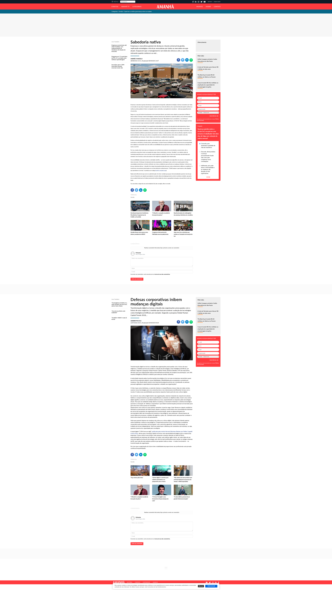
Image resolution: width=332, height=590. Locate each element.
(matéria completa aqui (160, 170)
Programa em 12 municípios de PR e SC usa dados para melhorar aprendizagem (119, 58)
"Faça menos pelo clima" (137, 477)
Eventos (115, 6)
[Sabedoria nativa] (162, 81)
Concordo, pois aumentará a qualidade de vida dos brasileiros (208, 145)
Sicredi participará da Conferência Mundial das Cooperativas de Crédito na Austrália (139, 215)
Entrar (210, 1)
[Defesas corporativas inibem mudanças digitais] (162, 343)
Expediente (146, 582)
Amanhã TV (125, 6)
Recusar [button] (201, 586)
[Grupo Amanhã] (165, 6)
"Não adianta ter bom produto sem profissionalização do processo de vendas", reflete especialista (183, 479)
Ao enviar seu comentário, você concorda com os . (150, 274)
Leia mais (166, 568)
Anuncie (199, 6)
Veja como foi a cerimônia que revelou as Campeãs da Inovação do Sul (183, 234)
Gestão (132, 197)
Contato (217, 6)
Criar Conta (217, 1)
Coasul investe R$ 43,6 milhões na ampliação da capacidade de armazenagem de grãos (208, 85)
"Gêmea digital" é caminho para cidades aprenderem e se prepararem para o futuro (160, 479)
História (129, 582)
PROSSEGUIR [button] (211, 586)
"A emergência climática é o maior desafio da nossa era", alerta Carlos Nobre (119, 304)
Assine (208, 6)
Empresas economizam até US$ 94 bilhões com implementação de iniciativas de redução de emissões (119, 48)
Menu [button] (116, 2)
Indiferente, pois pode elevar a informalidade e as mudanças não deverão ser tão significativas (208, 169)
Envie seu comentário (137, 279)
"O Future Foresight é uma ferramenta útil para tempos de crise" (160, 498)
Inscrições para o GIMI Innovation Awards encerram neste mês (118, 66)
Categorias (136, 6)
